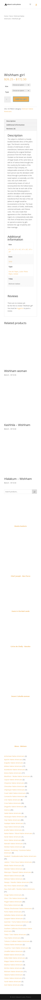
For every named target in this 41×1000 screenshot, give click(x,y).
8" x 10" (11, 249)
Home (6, 16)
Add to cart (21, 99)
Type (7, 92)
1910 (10, 262)
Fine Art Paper (13, 272)
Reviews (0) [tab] (10, 129)
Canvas (15, 274)
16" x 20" (25, 249)
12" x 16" (18, 249)
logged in (20, 308)
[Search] (34, 491)
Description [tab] (11, 121)
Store (11, 16)
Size (6, 86)
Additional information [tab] (15, 125)
